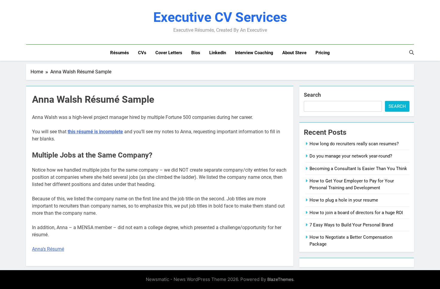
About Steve (294, 52)
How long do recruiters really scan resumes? (354, 143)
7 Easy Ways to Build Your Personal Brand (351, 225)
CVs (142, 52)
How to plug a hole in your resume (343, 200)
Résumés (119, 52)
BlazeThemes (280, 279)
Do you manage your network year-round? (350, 156)
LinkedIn (217, 52)
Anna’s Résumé (48, 249)
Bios (195, 52)
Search (312, 95)
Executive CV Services (220, 17)
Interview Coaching (254, 52)
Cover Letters (168, 52)
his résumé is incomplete (96, 131)
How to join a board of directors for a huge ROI (356, 212)
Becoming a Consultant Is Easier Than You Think (358, 168)
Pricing (322, 52)
